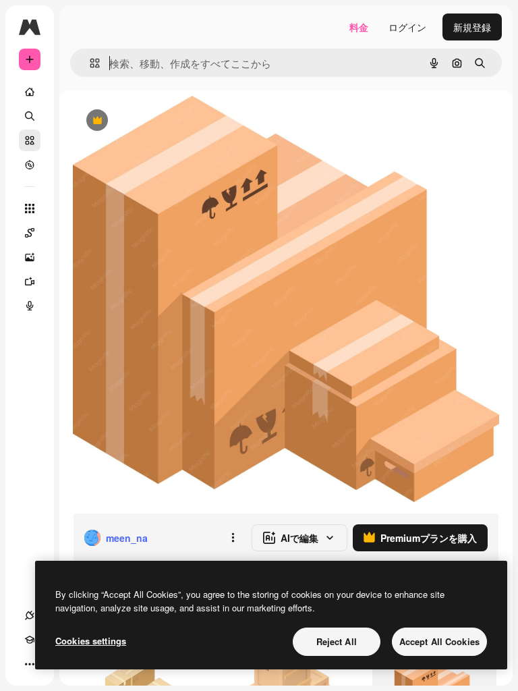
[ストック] (29, 140)
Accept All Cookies (439, 641)
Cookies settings (90, 640)
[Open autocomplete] (89, 63)
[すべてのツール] (29, 208)
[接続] (29, 615)
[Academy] (29, 640)
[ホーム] (29, 92)
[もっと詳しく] (29, 164)
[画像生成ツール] (29, 257)
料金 (358, 27)
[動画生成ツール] (29, 281)
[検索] (29, 116)
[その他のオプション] (232, 537)
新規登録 (472, 27)
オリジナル (165, 121)
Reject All (336, 641)
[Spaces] (29, 233)
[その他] (29, 664)
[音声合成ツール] (29, 305)
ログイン (407, 27)
